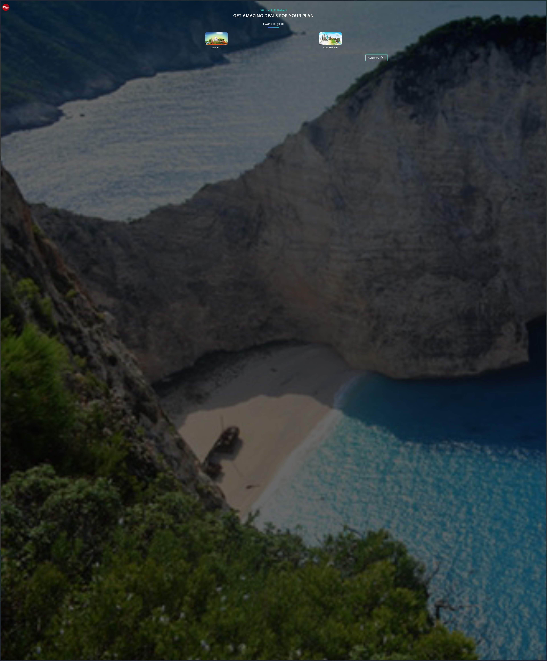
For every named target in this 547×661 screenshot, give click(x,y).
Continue (373, 57)
